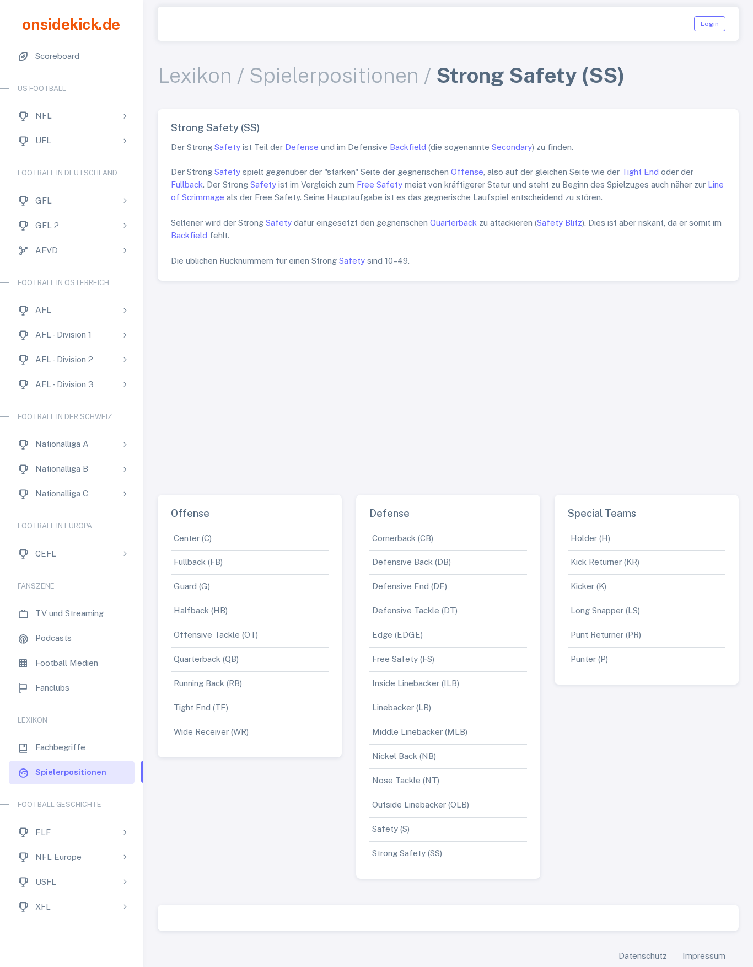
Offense (467, 172)
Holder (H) (590, 538)
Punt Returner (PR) (606, 634)
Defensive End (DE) (409, 586)
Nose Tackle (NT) (405, 780)
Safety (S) (391, 829)
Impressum (703, 955)
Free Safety (379, 184)
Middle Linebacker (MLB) (419, 731)
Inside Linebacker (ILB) (415, 683)
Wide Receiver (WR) (211, 731)
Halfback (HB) (201, 610)
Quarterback (453, 222)
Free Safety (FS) (403, 659)
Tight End (640, 172)
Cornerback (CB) (402, 538)
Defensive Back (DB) (411, 562)
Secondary (512, 147)
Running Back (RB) (208, 683)
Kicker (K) (588, 586)
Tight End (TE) (201, 707)
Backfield (408, 147)
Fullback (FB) (198, 562)
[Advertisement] (448, 383)
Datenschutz (642, 955)
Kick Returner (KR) (605, 562)
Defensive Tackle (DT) (415, 610)
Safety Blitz (559, 222)
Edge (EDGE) (397, 634)
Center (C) (193, 538)
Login (710, 24)
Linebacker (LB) (401, 707)
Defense (302, 147)
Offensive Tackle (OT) (216, 634)
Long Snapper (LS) (605, 610)
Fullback (187, 184)
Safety (227, 147)
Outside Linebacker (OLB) (420, 804)
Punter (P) (589, 659)
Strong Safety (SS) (407, 853)
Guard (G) (192, 586)
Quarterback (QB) (206, 659)
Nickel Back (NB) (404, 756)
